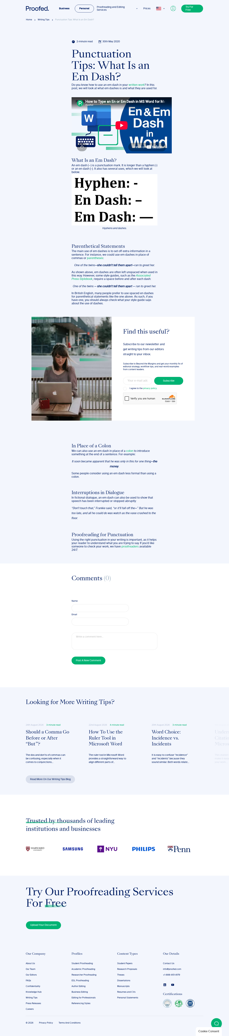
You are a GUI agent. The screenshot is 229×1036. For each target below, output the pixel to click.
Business (64, 8)
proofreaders (130, 546)
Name (75, 601)
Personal (84, 8)
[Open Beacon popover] (216, 1023)
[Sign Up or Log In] (173, 8)
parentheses (95, 258)
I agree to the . (143, 388)
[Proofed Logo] (37, 8)
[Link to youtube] (172, 985)
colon (129, 451)
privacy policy (150, 388)
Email (74, 615)
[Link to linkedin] (165, 985)
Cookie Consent (208, 1031)
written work (137, 85)
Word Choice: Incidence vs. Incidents (166, 738)
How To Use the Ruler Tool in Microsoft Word (106, 738)
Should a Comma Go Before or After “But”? (47, 738)
